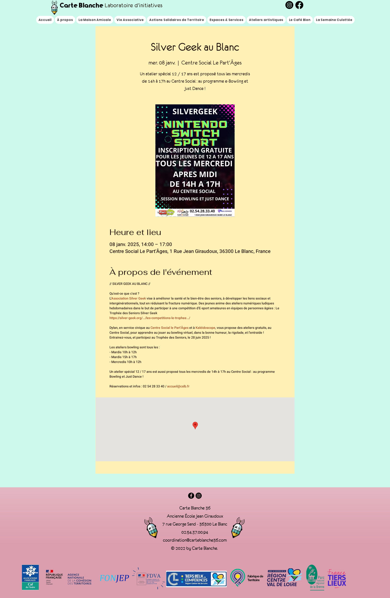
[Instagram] (199, 496)
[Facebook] (191, 496)
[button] (130, 20)
